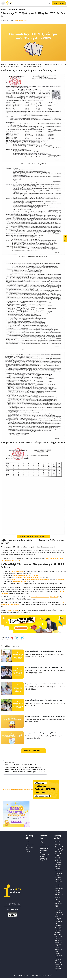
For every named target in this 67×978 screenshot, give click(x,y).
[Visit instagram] (10, 903)
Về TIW (28, 842)
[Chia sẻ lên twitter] (22, 638)
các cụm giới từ (60, 579)
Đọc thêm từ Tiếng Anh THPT (33, 751)
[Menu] (3, 3)
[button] (59, 3)
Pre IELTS (42, 844)
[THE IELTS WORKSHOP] (9, 3)
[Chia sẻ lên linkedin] (17, 638)
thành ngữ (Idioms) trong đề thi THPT (36, 579)
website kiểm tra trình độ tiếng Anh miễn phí (44, 597)
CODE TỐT (50, 975)
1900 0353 (14, 909)
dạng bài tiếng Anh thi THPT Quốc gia (25, 575)
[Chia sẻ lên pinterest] (12, 638)
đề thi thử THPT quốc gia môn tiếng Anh (29, 577)
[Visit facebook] (6, 904)
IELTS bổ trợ (43, 852)
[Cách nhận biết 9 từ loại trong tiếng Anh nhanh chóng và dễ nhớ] (12, 721)
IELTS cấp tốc (43, 850)
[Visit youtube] (15, 904)
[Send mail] (19, 904)
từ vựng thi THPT (15, 579)
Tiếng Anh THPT (23, 9)
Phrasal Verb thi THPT (19, 581)
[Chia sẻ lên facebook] (7, 638)
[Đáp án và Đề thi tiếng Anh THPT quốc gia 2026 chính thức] (12, 656)
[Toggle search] (50, 3)
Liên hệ (28, 851)
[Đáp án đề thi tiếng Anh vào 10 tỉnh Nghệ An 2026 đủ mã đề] (12, 705)
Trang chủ (4, 9)
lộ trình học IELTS (13, 610)
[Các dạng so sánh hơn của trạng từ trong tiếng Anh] (12, 737)
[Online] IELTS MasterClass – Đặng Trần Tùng (44, 858)
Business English (44, 854)
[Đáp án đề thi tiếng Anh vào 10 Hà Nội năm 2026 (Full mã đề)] (12, 688)
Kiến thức (12, 9)
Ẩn (13, 762)
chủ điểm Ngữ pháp (17, 571)
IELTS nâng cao (44, 848)
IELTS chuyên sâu (44, 846)
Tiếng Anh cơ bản (44, 842)
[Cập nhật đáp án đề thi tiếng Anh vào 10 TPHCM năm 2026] (12, 672)
